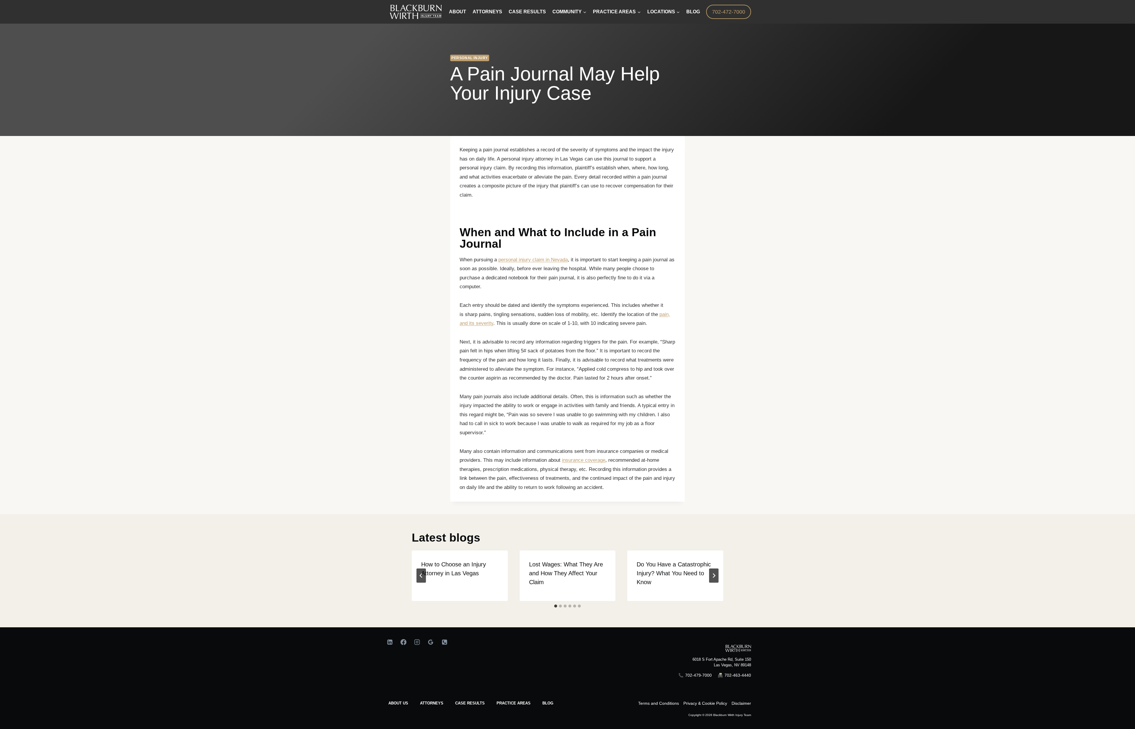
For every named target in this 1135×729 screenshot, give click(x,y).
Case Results (527, 11)
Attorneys (487, 11)
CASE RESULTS (470, 703)
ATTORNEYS (431, 703)
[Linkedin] (390, 642)
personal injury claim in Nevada (533, 260)
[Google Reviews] (431, 642)
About (457, 11)
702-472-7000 (728, 12)
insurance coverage (583, 460)
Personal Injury (469, 58)
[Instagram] (417, 642)
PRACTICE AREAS (514, 703)
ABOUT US (398, 703)
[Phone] (444, 642)
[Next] (714, 575)
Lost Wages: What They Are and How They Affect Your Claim (566, 573)
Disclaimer (741, 703)
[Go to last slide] (421, 575)
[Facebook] (403, 642)
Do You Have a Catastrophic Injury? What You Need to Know (674, 573)
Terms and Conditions (658, 703)
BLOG (547, 703)
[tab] (555, 606)
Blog (693, 11)
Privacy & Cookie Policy (705, 703)
